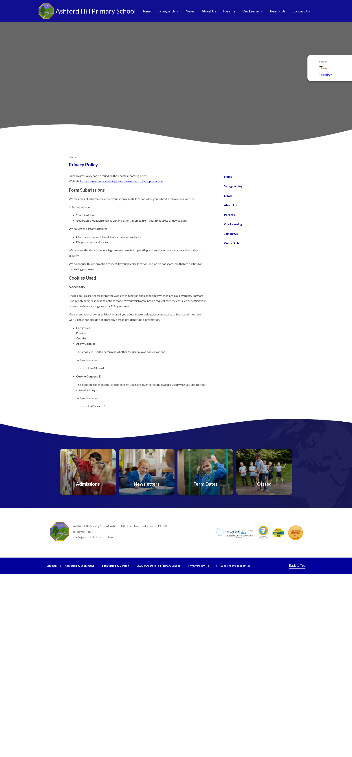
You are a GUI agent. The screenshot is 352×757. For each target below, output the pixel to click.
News (228, 195)
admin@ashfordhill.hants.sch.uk (93, 537)
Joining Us (231, 233)
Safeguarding (233, 186)
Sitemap (52, 565)
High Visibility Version (115, 565)
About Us (230, 205)
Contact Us (231, 243)
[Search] (313, 61)
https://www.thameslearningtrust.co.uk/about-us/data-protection (121, 181)
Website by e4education (235, 565)
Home (73, 157)
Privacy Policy (196, 565)
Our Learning (233, 224)
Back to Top (297, 565)
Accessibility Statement (79, 565)
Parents (229, 214)
